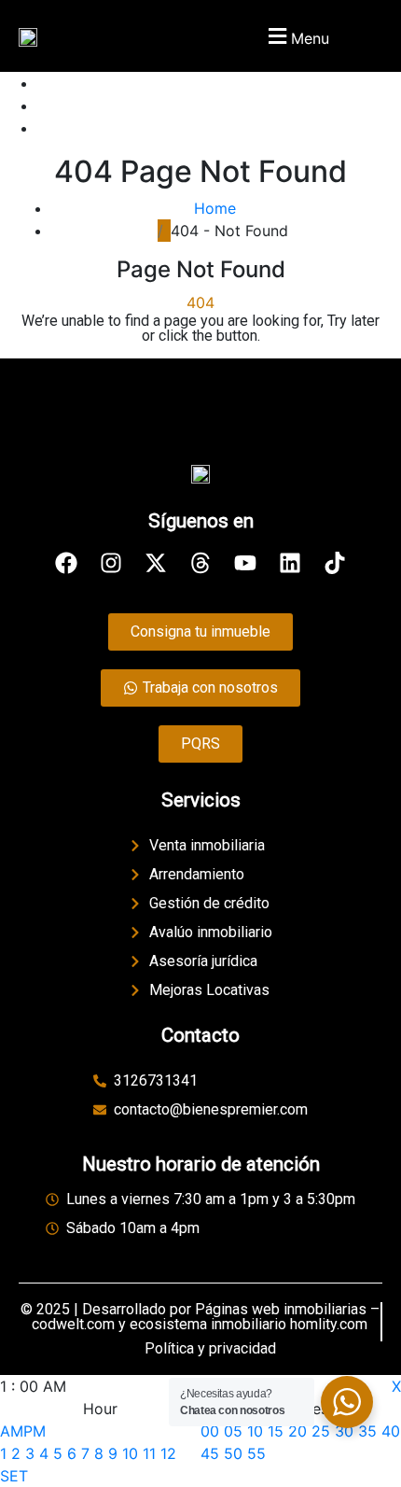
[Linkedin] (290, 562)
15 (275, 1431)
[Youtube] (245, 562)
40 (390, 1431)
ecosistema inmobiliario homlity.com (248, 1324)
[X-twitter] (155, 562)
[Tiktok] (334, 562)
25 (320, 1431)
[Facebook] (66, 562)
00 (209, 1431)
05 (233, 1431)
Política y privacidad (210, 1348)
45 (209, 1453)
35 (367, 1431)
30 (344, 1431)
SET (14, 1475)
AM (11, 1431)
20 (297, 1431)
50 (233, 1453)
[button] (296, 36)
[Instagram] (111, 562)
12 (168, 1453)
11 (149, 1453)
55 (256, 1453)
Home (219, 208)
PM (34, 1431)
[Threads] (200, 562)
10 (130, 1453)
